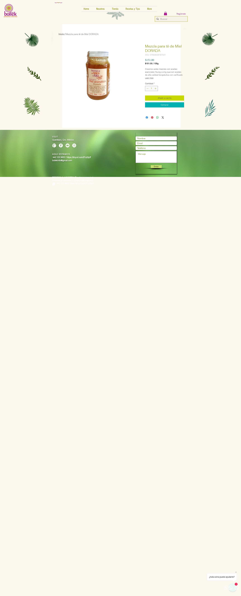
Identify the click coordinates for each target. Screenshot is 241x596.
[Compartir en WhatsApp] (157, 117)
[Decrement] (147, 88)
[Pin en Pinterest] (152, 117)
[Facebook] (61, 145)
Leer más (149, 78)
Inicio (61, 34)
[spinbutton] (151, 88)
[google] (54, 145)
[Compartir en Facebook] (147, 117)
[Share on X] (162, 117)
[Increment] (155, 88)
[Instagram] (74, 145)
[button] (102, 9)
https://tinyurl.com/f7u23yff (81, 183)
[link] (165, 13)
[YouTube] (67, 145)
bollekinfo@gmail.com (83, 180)
